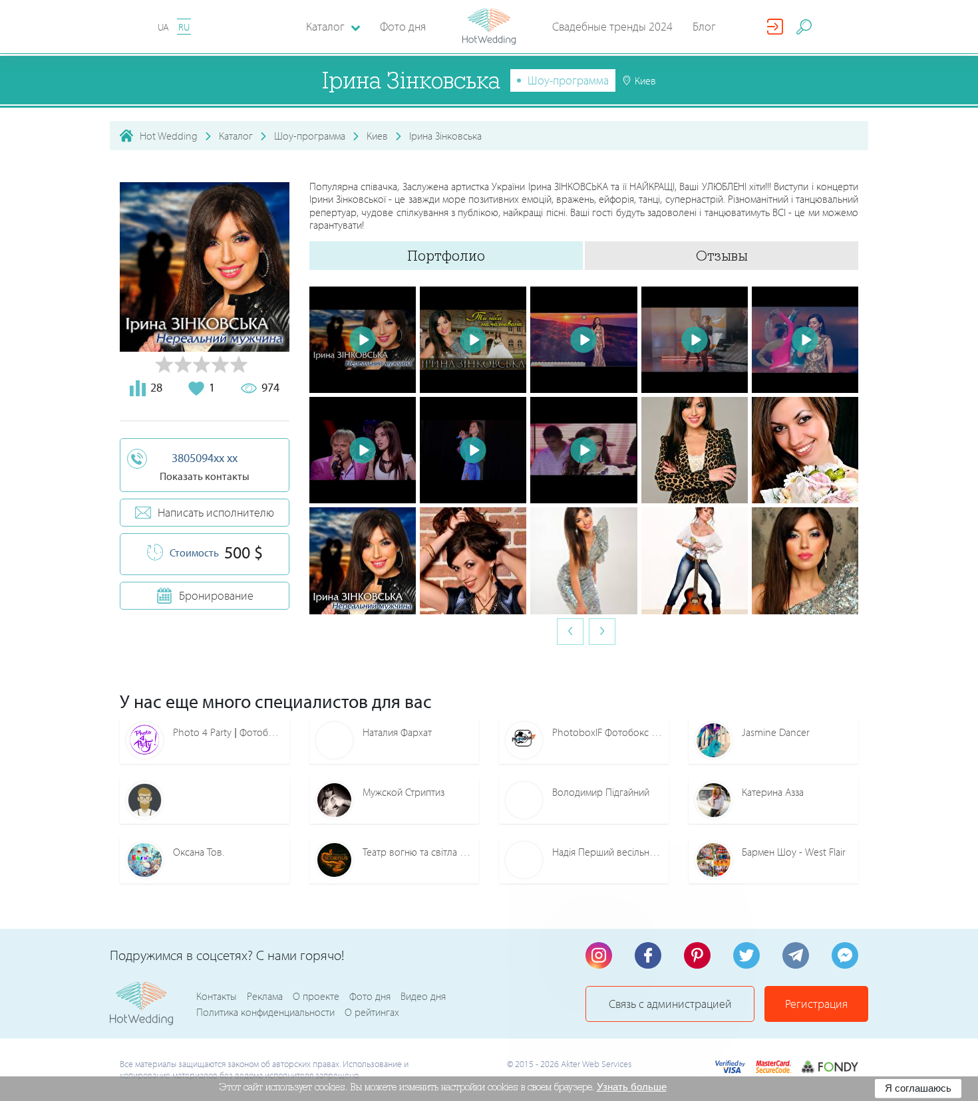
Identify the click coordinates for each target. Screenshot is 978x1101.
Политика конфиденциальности (265, 1012)
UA (163, 27)
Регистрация (816, 1003)
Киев (377, 135)
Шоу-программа (568, 80)
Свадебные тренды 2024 (612, 26)
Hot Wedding (169, 135)
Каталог (236, 135)
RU (184, 27)
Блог (704, 26)
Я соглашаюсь (918, 1088)
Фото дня (403, 26)
